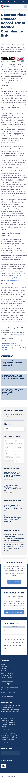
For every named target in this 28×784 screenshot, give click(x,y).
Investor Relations (7, 673)
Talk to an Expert (14, 562)
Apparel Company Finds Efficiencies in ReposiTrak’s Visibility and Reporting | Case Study (19, 447)
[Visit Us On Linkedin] (3, 764)
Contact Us (4, 669)
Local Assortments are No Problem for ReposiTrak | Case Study (9, 456)
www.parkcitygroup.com (17, 278)
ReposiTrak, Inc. (6, 67)
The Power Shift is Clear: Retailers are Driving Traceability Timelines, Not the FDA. (12, 488)
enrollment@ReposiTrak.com (10, 684)
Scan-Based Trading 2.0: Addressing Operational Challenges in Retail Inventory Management (13, 474)
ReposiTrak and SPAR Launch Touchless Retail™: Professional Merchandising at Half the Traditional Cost (12, 363)
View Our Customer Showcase (14, 612)
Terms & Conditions (7, 675)
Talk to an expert (14, 581)
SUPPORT (11, 1)
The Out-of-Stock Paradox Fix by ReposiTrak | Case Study (9, 445)
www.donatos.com (20, 322)
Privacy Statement (7, 678)
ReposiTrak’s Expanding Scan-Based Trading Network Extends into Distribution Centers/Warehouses (13, 392)
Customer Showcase (14, 593)
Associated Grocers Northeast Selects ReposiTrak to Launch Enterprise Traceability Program (13, 376)
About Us (4, 666)
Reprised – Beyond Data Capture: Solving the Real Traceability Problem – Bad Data (13, 507)
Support (3, 664)
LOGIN (25, 1)
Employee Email (7, 696)
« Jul (5, 651)
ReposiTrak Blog (6, 671)
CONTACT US (19, 1)
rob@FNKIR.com (6, 350)
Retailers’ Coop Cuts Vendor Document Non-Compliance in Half (18, 459)
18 (8, 642)
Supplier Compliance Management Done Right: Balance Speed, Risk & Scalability (12, 518)
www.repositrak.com (12, 280)
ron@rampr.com (19, 335)
